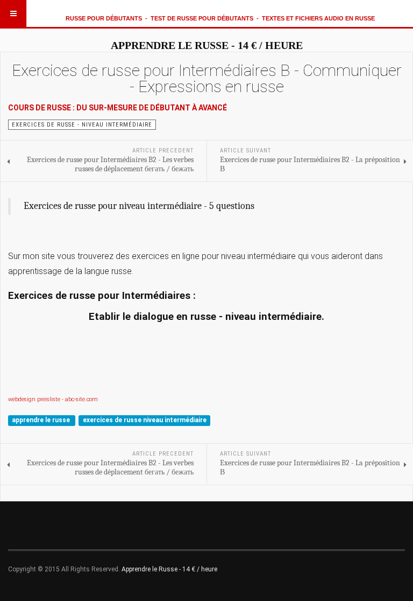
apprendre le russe (42, 420)
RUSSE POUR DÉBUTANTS (104, 18)
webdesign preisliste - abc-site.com (53, 399)
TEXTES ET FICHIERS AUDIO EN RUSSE (318, 18)
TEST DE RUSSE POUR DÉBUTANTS (202, 18)
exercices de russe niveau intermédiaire (144, 420)
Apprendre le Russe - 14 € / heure (169, 569)
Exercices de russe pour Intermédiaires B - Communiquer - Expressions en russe (207, 78)
